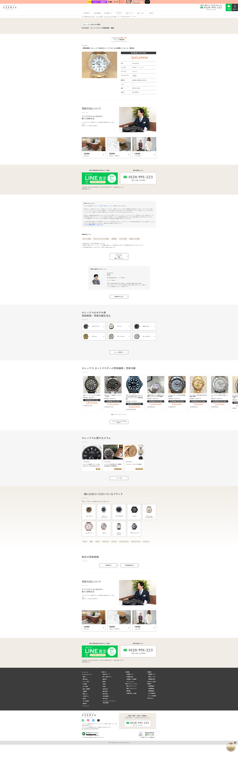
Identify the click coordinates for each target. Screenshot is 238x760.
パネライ (114, 541)
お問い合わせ (150, 698)
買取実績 (128, 690)
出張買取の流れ (129, 676)
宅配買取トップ (151, 674)
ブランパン (146, 541)
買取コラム (85, 693)
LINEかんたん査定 (151, 681)
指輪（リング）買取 (134, 238)
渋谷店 (104, 684)
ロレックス (134, 71)
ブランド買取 (123, 238)
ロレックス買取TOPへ (119, 352)
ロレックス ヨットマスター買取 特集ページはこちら (119, 256)
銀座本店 (105, 679)
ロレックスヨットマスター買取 (110, 16)
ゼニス (97, 541)
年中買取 (85, 684)
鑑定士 (84, 676)
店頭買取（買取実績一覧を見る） (139, 80)
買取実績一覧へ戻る (119, 296)
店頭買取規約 (151, 686)
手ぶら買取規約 (151, 693)
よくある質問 (86, 701)
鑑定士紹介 (85, 679)
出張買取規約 (151, 688)
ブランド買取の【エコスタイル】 (88, 16)
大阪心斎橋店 (106, 696)
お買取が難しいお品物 (131, 693)
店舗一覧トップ (106, 674)
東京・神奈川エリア (107, 676)
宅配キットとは (151, 676)
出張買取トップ (129, 674)
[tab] (113, 414)
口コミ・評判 (86, 681)
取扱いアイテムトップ (131, 688)
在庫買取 (85, 691)
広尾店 (104, 686)
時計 (135, 75)
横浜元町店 (105, 691)
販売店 (84, 698)
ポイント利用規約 (152, 695)
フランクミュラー (136, 541)
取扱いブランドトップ (131, 686)
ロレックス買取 (99, 16)
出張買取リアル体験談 (131, 679)
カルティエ (105, 541)
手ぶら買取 (85, 686)
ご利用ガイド (86, 696)
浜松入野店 (105, 693)
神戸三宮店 (105, 698)
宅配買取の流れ (151, 679)
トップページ (85, 672)
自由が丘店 (105, 688)
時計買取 (114, 238)
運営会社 (85, 703)
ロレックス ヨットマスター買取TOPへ (119, 422)
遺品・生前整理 (86, 688)
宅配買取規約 (151, 690)
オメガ (85, 541)
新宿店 (104, 681)
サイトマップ (86, 705)
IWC (91, 541)
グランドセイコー (124, 541)
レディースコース (130, 681)
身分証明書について (86, 188)
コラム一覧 (119, 478)
